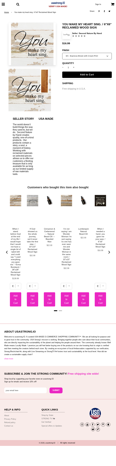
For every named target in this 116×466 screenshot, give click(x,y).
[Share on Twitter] (109, 11)
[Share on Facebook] (104, 11)
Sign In (98, 4)
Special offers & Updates (51, 426)
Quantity (68, 63)
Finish (65, 50)
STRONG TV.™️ (48, 419)
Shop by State (47, 415)
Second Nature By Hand (90, 33)
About (6, 415)
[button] (87, 56)
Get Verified (46, 422)
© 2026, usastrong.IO (47, 443)
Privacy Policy (10, 419)
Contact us (8, 426)
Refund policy (9, 422)
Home (6, 12)
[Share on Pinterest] (99, 11)
